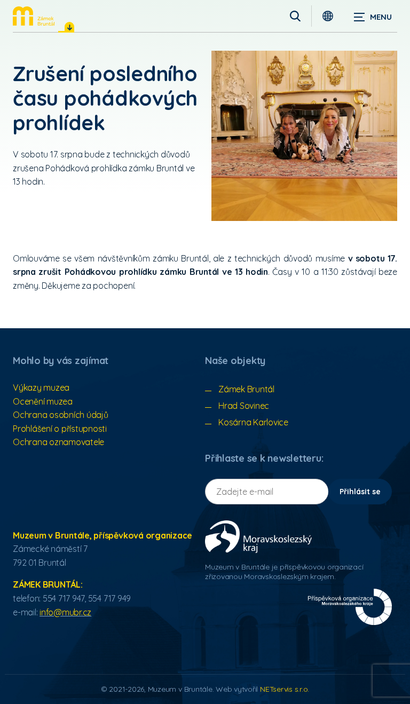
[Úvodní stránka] (33, 16)
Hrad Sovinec (243, 405)
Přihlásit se (360, 491)
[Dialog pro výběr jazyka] (328, 16)
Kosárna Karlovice (253, 422)
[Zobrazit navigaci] (372, 16)
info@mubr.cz (65, 612)
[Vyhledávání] (295, 16)
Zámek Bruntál (246, 389)
